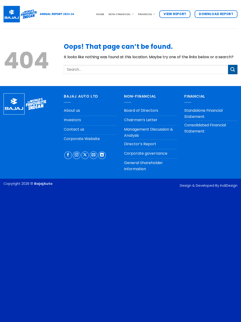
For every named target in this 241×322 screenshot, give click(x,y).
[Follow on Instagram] (76, 155)
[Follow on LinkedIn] (102, 155)
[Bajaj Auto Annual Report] (39, 14)
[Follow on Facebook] (68, 155)
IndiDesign (228, 185)
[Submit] (232, 69)
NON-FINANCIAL (119, 14)
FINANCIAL (145, 14)
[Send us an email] (93, 155)
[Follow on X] (85, 155)
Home (100, 14)
